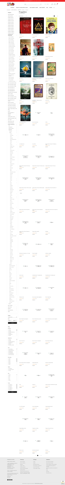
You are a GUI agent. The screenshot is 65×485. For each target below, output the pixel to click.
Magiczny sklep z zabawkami (35, 231)
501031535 (8, 477)
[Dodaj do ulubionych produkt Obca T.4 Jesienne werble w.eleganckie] (43, 280)
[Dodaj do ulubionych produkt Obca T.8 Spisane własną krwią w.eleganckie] (30, 346)
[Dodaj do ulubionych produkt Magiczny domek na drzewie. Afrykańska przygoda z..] (43, 171)
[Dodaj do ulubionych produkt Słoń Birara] (56, 433)
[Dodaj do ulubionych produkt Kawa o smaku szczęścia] (43, 105)
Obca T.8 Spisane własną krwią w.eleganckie (24, 362)
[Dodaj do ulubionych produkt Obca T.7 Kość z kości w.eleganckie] (43, 324)
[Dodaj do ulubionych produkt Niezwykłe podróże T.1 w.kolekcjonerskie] (43, 258)
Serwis (47, 470)
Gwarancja (47, 471)
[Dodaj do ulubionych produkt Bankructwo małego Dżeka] (56, 18)
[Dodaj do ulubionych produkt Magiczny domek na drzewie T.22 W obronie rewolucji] (30, 149)
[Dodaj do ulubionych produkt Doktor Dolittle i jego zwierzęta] (56, 40)
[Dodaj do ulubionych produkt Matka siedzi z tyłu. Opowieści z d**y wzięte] (30, 237)
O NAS (34, 461)
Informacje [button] (22, 459)
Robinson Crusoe (21, 450)
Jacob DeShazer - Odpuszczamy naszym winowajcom (37, 100)
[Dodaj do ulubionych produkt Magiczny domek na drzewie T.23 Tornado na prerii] (43, 149)
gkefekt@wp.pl (9, 476)
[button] (54, 7)
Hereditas (20, 100)
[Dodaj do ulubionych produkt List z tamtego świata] (30, 127)
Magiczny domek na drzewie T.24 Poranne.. (50, 165)
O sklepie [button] (34, 459)
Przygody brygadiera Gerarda (48, 406)
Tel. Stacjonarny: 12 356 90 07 (37, 465)
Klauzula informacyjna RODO (24, 468)
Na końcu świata (21, 275)
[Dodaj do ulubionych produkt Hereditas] (30, 83)
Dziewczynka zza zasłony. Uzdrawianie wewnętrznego (36, 78)
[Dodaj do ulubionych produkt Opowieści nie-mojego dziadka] (56, 346)
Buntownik (20, 56)
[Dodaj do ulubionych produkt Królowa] (56, 105)
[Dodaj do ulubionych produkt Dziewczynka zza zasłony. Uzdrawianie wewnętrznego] (43, 62)
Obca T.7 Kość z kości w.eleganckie (36, 340)
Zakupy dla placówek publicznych (24, 471)
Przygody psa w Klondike (35, 428)
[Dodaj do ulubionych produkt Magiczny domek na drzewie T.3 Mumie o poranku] (30, 171)
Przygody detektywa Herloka (22, 428)
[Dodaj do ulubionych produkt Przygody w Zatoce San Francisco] (56, 412)
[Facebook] (7, 479)
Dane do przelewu (22, 461)
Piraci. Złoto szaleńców (22, 406)
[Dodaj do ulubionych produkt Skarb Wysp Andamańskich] (43, 433)
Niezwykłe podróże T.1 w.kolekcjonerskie (37, 275)
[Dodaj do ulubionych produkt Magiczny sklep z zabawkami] (43, 215)
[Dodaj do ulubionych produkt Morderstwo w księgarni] (56, 237)
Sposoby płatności (22, 469)
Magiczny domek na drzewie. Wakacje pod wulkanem (24, 232)
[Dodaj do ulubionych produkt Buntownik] (30, 40)
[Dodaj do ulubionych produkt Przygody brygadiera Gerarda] (56, 390)
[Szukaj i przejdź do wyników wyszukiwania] (40, 4)
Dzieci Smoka (21, 78)
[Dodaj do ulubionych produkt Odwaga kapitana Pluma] (43, 346)
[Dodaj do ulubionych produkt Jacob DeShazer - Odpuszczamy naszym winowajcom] (43, 83)
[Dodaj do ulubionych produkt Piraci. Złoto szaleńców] (30, 390)
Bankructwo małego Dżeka (48, 34)
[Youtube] (10, 479)
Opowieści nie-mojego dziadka (49, 362)
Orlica (20, 384)
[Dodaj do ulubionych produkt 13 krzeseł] (30, 18)
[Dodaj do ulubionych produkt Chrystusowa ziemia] (43, 40)
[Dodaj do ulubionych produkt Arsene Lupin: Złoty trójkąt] (43, 18)
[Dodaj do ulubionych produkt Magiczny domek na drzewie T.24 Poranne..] (56, 149)
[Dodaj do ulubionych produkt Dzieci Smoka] (30, 62)
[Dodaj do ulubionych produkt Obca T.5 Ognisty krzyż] (56, 280)
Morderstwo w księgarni (48, 253)
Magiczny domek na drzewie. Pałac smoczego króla (51, 209)
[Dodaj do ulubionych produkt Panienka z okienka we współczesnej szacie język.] (56, 368)
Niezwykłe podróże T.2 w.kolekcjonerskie (50, 275)
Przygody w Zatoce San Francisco (49, 428)
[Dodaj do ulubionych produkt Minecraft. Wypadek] (43, 237)
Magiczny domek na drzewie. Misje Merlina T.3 (50, 187)
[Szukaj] (16, 317)
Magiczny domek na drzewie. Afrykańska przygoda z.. (38, 188)
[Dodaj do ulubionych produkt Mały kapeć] (56, 215)
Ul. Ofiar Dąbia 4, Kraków (36, 468)
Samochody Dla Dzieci (36, 464)
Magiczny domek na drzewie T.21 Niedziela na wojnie (50, 144)
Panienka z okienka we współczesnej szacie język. (51, 384)
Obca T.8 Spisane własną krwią (49, 340)
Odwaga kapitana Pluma (35, 362)
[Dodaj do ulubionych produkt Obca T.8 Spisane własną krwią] (56, 324)
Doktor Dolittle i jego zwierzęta (49, 56)
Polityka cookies (22, 465)
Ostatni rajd (33, 384)
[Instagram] (9, 479)
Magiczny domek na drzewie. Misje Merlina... (24, 209)
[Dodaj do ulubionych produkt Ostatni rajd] (43, 368)
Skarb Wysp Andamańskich (35, 450)
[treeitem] (12, 14)
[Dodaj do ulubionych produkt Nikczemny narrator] (30, 280)
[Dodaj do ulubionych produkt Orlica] (30, 368)
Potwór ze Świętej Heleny (35, 406)
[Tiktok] (11, 479)
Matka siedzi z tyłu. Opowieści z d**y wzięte (24, 253)
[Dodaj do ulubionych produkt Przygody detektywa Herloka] (30, 412)
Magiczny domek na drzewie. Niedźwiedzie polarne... (37, 210)
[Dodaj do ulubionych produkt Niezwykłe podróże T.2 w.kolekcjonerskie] (56, 258)
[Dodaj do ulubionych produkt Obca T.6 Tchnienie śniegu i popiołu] (43, 302)
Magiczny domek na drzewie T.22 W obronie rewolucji (24, 166)
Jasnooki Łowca (47, 100)
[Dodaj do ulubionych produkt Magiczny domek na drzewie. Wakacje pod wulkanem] (30, 215)
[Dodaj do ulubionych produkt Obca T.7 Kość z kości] (30, 324)
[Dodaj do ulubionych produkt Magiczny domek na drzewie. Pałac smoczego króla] (56, 193)
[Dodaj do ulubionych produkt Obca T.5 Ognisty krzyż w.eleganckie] (30, 302)
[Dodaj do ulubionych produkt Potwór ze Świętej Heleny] (43, 390)
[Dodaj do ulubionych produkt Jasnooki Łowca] (56, 83)
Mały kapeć (46, 231)
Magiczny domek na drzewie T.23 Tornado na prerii (38, 165)
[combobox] (23, 16)
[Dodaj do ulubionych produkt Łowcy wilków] (43, 127)
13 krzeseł (20, 34)
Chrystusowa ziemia (34, 56)
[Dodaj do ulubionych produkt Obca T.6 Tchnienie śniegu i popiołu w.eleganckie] (56, 302)
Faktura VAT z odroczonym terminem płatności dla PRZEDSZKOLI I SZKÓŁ (25, 473)
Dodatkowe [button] (48, 459)
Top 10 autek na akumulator (49, 461)
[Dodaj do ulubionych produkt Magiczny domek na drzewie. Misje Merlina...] (30, 193)
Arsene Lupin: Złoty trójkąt (35, 34)
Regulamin (21, 464)
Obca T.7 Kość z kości (22, 340)
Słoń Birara (46, 450)
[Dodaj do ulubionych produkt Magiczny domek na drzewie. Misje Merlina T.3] (56, 171)
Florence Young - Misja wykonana (49, 78)
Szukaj (12, 322)
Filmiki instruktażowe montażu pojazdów (51, 464)
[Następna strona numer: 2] (57, 16)
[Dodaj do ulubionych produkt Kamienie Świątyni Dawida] (30, 105)
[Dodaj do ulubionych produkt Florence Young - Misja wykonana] (56, 62)
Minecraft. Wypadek (34, 253)
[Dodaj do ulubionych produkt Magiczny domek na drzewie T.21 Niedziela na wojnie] (56, 127)
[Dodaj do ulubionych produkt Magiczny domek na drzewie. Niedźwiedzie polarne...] (43, 193)
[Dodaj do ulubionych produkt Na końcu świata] (30, 258)
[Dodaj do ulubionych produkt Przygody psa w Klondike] (43, 412)
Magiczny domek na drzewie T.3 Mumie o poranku (25, 187)
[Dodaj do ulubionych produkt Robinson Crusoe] (30, 433)
